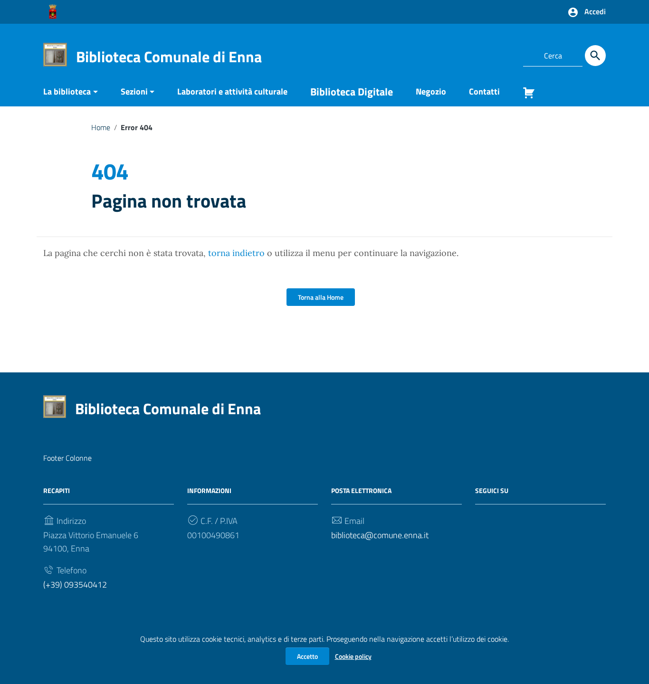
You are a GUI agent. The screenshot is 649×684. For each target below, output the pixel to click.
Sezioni (134, 91)
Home (100, 127)
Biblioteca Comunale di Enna (169, 56)
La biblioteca (67, 91)
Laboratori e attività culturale (232, 91)
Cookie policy (353, 656)
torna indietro (236, 252)
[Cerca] (595, 55)
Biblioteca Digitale (351, 91)
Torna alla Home (321, 297)
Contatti (484, 91)
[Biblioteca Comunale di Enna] (55, 54)
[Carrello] (525, 94)
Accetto (307, 656)
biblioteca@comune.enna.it (380, 535)
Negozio (431, 91)
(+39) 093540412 (75, 584)
